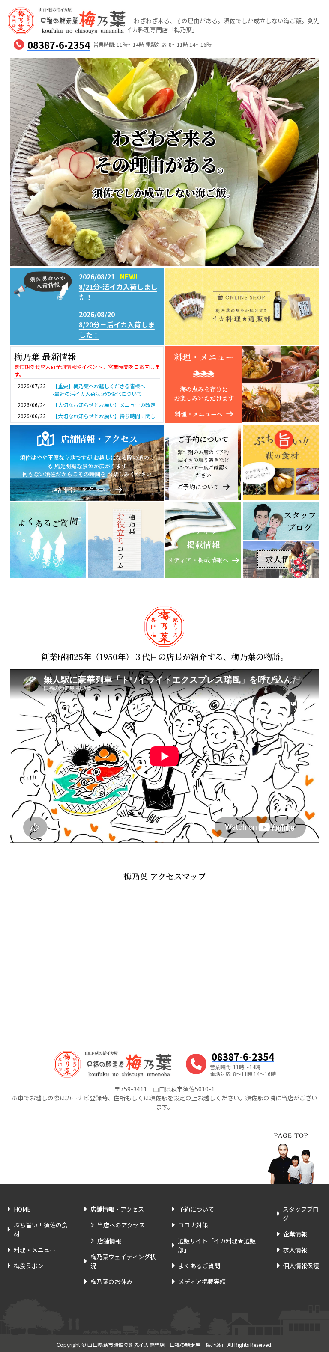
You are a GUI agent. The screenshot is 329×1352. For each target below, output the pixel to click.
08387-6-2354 (58, 44)
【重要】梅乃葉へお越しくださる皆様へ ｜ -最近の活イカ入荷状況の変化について (107, 389)
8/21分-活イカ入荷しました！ (118, 292)
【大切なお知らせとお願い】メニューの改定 (104, 404)
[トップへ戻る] (291, 1147)
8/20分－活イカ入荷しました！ (117, 329)
